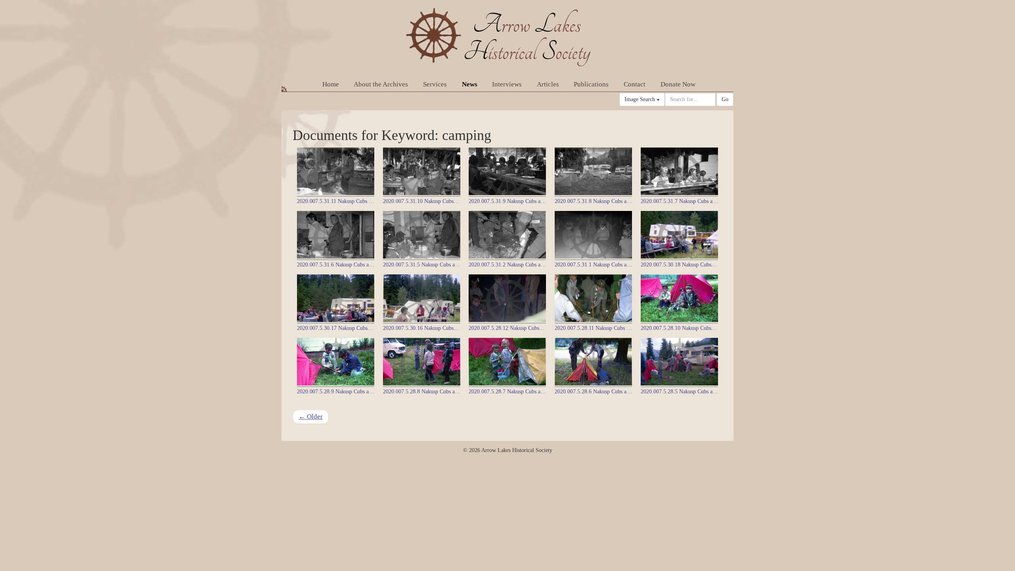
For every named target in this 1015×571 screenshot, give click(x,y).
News (469, 84)
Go (725, 99)
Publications (591, 84)
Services (435, 84)
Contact (634, 84)
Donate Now (678, 84)
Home (330, 84)
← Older (311, 416)
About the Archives (381, 84)
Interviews (507, 84)
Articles (548, 84)
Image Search (640, 99)
